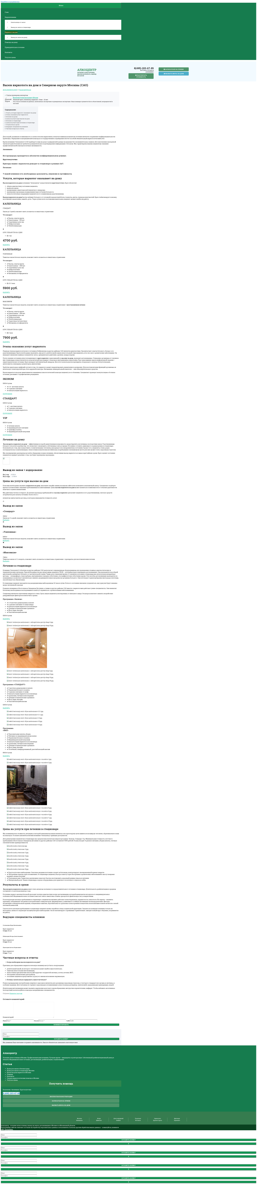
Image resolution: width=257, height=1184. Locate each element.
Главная (10, 1074)
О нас (7, 12)
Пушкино (177, 1120)
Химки (118, 1120)
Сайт (68, 1021)
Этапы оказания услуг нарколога (17, 114)
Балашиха (79, 1120)
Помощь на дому (11, 42)
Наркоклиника (10, 17)
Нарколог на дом (11, 32)
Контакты (8, 52)
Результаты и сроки (12, 124)
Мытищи (177, 1118)
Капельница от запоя (18, 22)
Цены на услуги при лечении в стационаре (20, 122)
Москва (79, 1118)
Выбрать (6, 520)
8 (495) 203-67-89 (11, 1093)
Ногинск (138, 1120)
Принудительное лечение (14, 47)
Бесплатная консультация (61, 1096)
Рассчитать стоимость (141, 76)
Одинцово (157, 1118)
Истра (99, 1118)
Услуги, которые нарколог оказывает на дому (21, 113)
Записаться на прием (174, 69)
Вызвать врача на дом (174, 74)
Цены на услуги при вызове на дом (18, 119)
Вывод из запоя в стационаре (21, 27)
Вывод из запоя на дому (19, 37)
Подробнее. (9, 1129)
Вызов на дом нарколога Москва (19, 1072)
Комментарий (8, 1017)
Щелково (99, 1120)
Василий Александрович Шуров (25, 98)
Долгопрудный (118, 1118)
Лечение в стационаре (13, 121)
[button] (6, 245)
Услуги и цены (10, 57)
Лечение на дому (11, 116)
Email (36, 1021)
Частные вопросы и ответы (15, 128)
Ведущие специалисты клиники (17, 126)
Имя (4, 1021)
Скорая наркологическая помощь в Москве (23, 1078)
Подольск (138, 1118)
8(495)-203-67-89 (144, 68)
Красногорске (157, 1120)
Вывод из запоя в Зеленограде (18, 1069)
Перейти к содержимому (10, 2)
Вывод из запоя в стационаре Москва (20, 1071)
